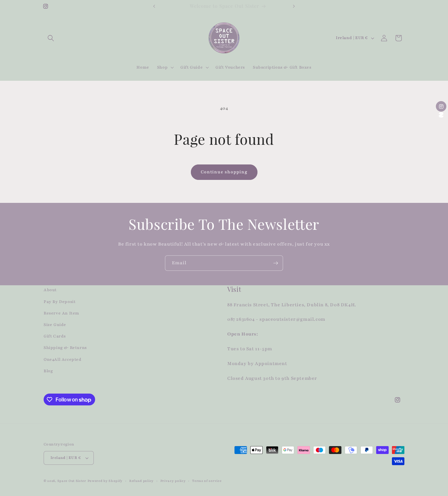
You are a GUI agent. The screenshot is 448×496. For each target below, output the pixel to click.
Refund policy (141, 481)
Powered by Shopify (105, 481)
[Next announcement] (294, 6)
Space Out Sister (71, 481)
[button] (51, 38)
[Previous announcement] (154, 6)
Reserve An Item (61, 313)
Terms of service (206, 481)
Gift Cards (55, 336)
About (50, 289)
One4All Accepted (63, 359)
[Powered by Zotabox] (441, 115)
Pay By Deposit (59, 301)
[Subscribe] (275, 263)
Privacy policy (173, 481)
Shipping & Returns (65, 347)
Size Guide (55, 324)
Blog (48, 371)
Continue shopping (224, 172)
